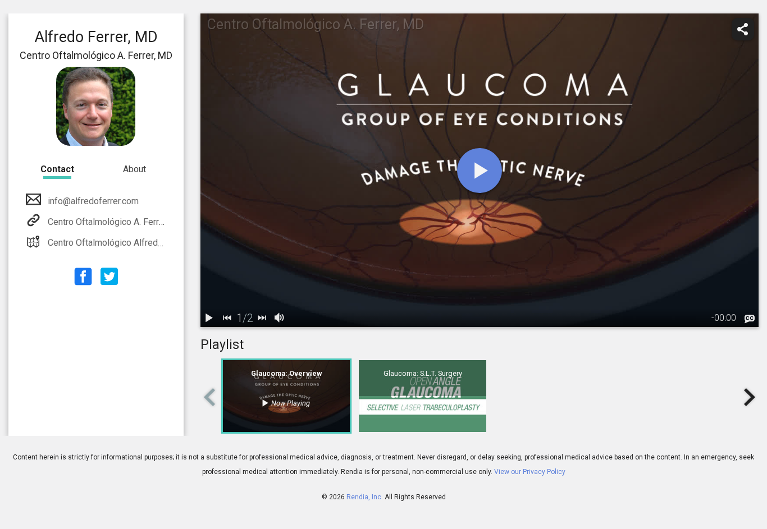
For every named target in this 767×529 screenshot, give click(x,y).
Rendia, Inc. (364, 497)
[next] (262, 318)
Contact (57, 169)
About (134, 169)
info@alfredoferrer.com (93, 201)
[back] (227, 318)
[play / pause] (209, 318)
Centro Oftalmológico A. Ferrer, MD (116, 222)
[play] (479, 170)
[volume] (280, 318)
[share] (743, 29)
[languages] (750, 319)
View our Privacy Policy (529, 472)
